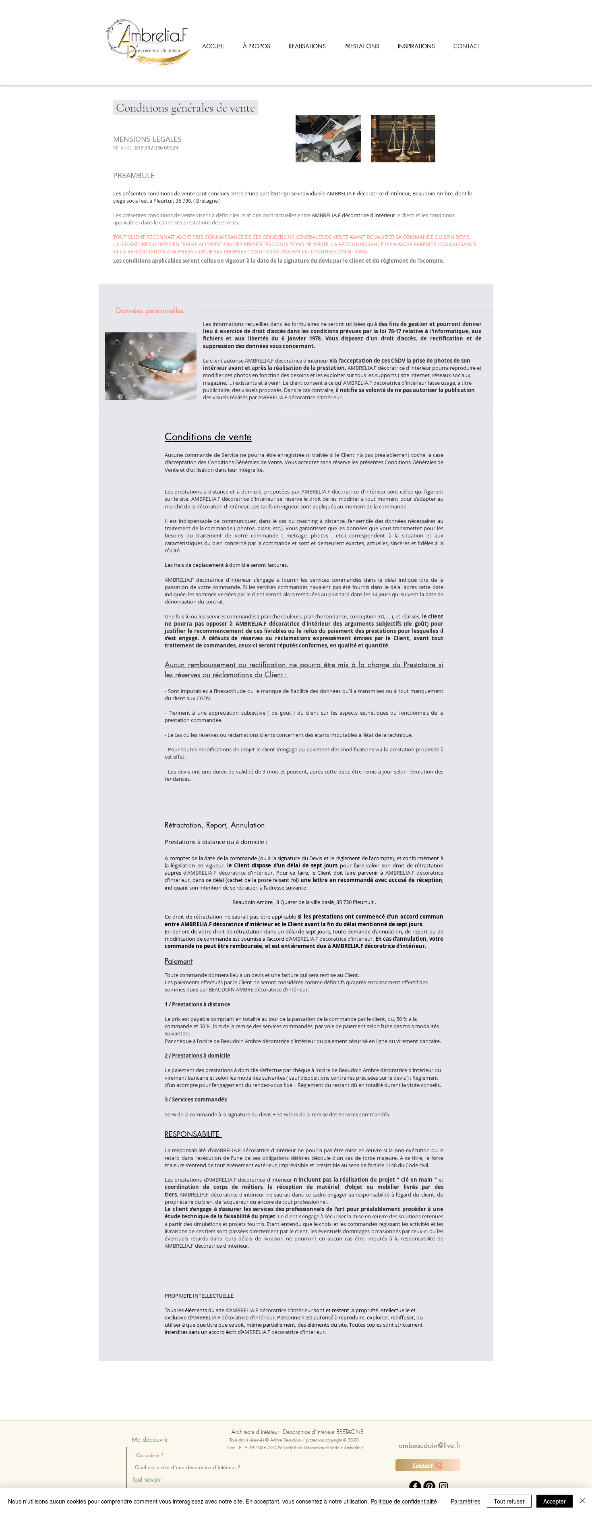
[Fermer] (582, 1501)
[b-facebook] (415, 1487)
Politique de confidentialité (404, 1501)
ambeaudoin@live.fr (430, 1445)
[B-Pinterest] (429, 1487)
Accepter (554, 1501)
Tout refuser (509, 1501)
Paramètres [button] (465, 1501)
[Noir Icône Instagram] (443, 1487)
